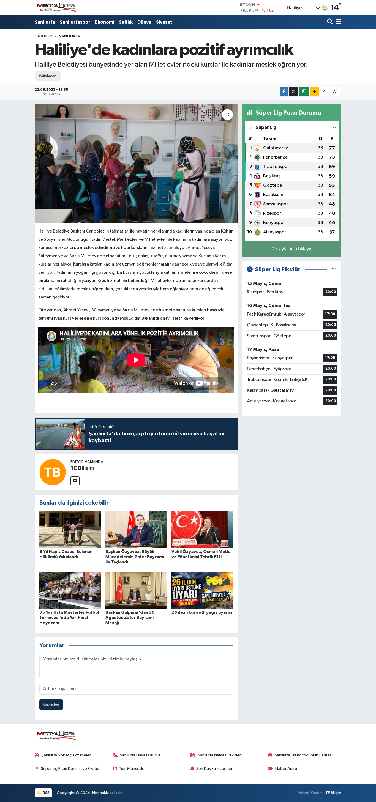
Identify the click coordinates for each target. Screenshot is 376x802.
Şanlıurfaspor (75, 22)
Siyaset (164, 22)
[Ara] (330, 22)
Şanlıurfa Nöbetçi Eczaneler (66, 755)
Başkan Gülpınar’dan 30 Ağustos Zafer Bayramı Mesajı (130, 617)
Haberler (43, 36)
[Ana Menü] (338, 22)
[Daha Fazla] (314, 91)
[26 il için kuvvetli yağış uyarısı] (202, 590)
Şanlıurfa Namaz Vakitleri (220, 755)
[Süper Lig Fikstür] (334, 269)
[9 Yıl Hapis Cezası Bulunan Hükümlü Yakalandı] (70, 529)
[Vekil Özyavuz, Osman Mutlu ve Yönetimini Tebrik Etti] (202, 529)
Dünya (144, 22)
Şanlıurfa (45, 22)
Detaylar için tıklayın (291, 249)
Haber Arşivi (286, 769)
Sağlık (126, 22)
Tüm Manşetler (132, 769)
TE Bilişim (333, 793)
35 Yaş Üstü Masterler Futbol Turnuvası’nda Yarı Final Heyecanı (69, 617)
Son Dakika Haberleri (214, 769)
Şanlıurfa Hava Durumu (140, 755)
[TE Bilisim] (52, 472)
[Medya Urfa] (55, 8)
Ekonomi (104, 22)
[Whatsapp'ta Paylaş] (304, 91)
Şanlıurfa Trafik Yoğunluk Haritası (304, 755)
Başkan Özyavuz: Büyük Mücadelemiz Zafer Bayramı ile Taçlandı (134, 556)
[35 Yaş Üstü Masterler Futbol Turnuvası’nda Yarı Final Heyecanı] (70, 590)
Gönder (51, 704)
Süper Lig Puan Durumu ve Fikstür (70, 769)
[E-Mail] (75, 480)
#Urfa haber (47, 76)
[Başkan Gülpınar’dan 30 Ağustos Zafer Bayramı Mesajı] (136, 590)
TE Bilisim (82, 468)
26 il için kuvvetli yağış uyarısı (201, 612)
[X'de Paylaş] (293, 91)
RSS (46, 793)
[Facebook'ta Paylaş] (284, 91)
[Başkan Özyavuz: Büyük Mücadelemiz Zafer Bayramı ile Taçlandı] (136, 529)
